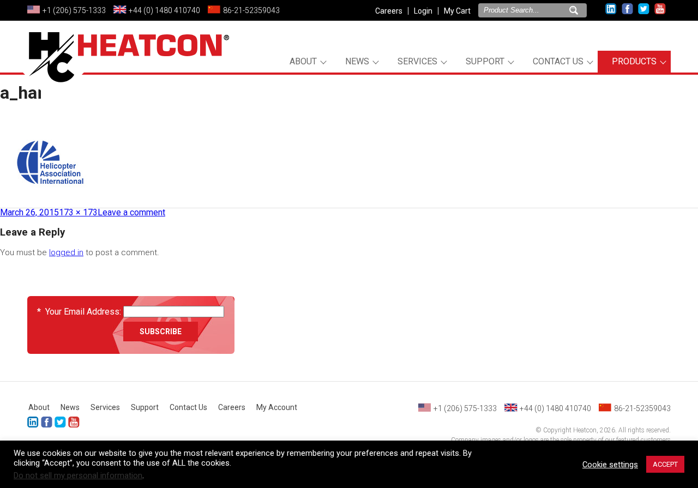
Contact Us (558, 61)
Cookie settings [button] (610, 464)
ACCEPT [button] (665, 464)
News (357, 61)
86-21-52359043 (251, 10)
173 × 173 (78, 212)
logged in (66, 252)
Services (417, 61)
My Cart (457, 11)
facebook (627, 9)
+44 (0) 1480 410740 (164, 10)
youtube (660, 9)
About (303, 61)
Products (634, 61)
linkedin (611, 9)
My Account (276, 407)
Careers (388, 11)
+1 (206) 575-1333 (74, 10)
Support (485, 61)
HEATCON (125, 70)
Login (423, 11)
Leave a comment (131, 212)
